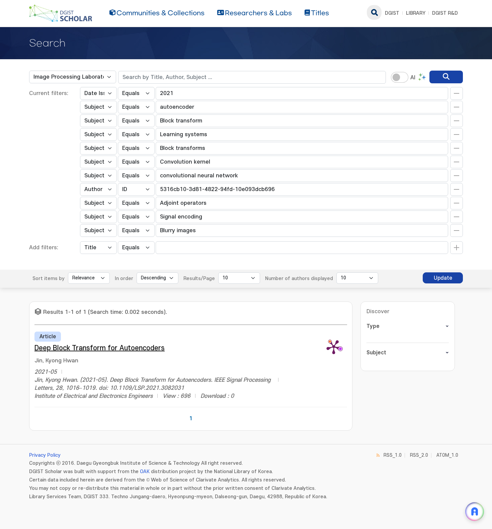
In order (124, 278)
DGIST (392, 13)
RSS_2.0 (419, 455)
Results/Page (199, 278)
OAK (145, 471)
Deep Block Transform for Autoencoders (99, 348)
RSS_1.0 (393, 455)
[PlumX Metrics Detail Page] (333, 346)
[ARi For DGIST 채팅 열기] (474, 511)
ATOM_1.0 (447, 455)
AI (412, 78)
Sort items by (48, 278)
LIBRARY (415, 13)
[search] (446, 77)
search (374, 12)
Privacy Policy (45, 455)
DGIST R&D (445, 13)
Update (443, 278)
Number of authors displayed (299, 278)
